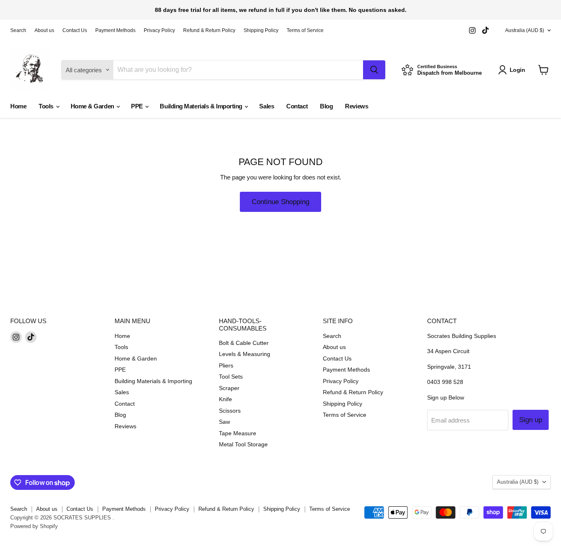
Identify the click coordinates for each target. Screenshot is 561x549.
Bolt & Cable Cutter (244, 343)
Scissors (230, 410)
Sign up (530, 420)
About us (44, 30)
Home (18, 106)
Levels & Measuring (244, 354)
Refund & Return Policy (209, 30)
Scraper (229, 388)
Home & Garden (93, 106)
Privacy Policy (159, 30)
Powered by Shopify (34, 526)
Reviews (356, 106)
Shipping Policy (261, 30)
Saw (224, 421)
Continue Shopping (280, 202)
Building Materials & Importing (202, 106)
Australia (524, 30)
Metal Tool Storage (243, 444)
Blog (326, 106)
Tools (47, 106)
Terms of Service (305, 30)
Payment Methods (115, 30)
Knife (225, 399)
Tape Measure (237, 433)
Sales (266, 106)
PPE (137, 106)
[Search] (374, 69)
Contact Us (74, 30)
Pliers (226, 365)
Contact (297, 106)
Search (18, 30)
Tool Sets (231, 376)
